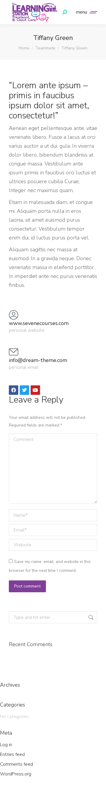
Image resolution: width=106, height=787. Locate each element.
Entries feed (12, 754)
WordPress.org (15, 774)
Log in (6, 744)
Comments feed (16, 764)
